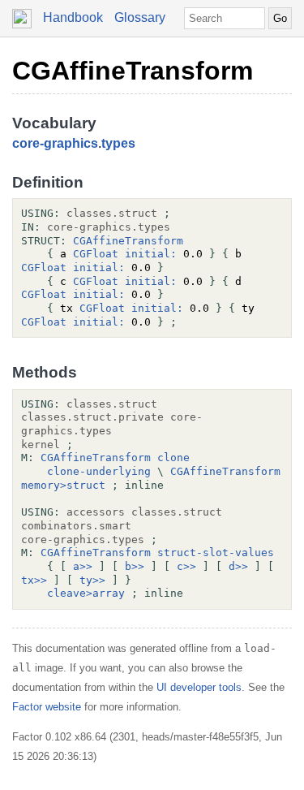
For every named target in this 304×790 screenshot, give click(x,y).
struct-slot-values (215, 552)
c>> (186, 566)
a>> (82, 566)
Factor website (46, 707)
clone (173, 457)
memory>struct (63, 485)
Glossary (139, 17)
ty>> (92, 580)
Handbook (73, 17)
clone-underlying (99, 471)
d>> (238, 566)
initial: (151, 254)
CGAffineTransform (132, 70)
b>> (134, 566)
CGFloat (95, 254)
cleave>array (86, 593)
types (118, 143)
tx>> (34, 580)
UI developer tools (199, 687)
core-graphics (55, 143)
